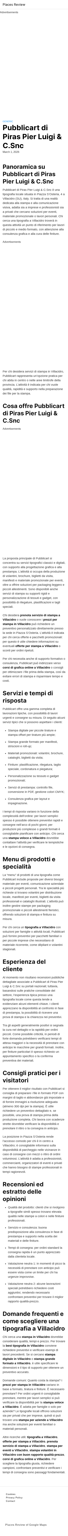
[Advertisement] (34, 63)
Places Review (14, 4)
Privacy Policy (14, 1497)
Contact (10, 1501)
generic (8, 121)
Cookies (11, 1494)
